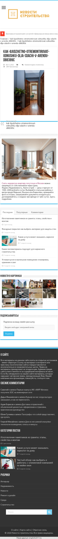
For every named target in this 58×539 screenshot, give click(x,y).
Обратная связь (40, 530)
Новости (4, 491)
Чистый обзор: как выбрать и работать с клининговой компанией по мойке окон (35, 463)
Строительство (7, 505)
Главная (4, 39)
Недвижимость (7, 486)
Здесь (52, 197)
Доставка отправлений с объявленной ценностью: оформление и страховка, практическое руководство (23, 407)
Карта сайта (25, 530)
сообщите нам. (43, 378)
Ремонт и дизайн (8, 495)
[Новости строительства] (29, 14)
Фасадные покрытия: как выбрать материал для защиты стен (29, 229)
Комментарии (37, 212)
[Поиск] (49, 512)
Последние (8, 212)
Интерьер (5, 481)
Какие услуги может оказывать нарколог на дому (32, 449)
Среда (3, 500)
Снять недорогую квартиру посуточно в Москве (23, 183)
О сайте (14, 530)
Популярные (22, 212)
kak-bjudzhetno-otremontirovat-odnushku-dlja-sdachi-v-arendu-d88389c (21, 124)
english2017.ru (35, 538)
